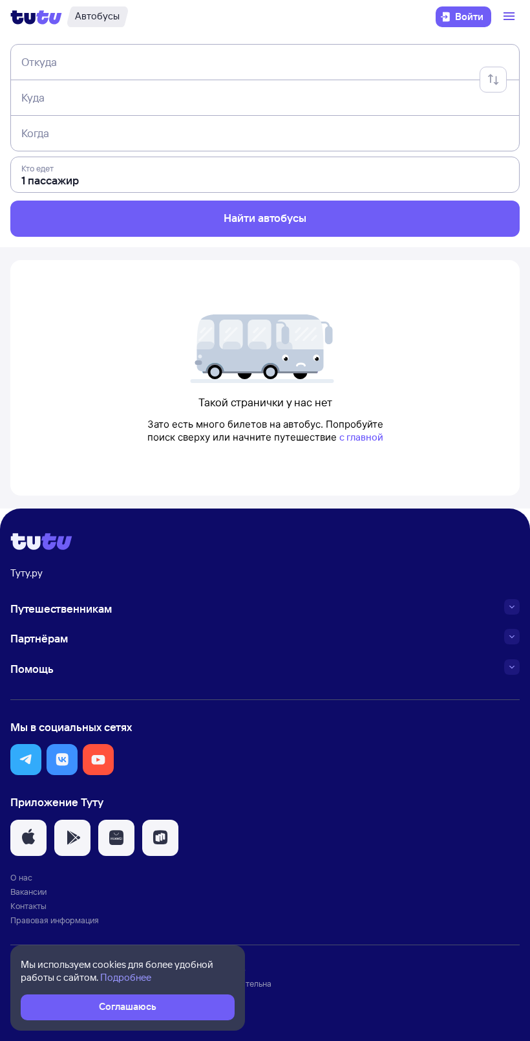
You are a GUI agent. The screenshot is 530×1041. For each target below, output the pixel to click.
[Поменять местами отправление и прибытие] (493, 80)
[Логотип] (36, 16)
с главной (361, 437)
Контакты (28, 906)
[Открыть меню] (511, 17)
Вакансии (28, 891)
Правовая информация (54, 920)
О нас (21, 877)
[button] (25, 759)
